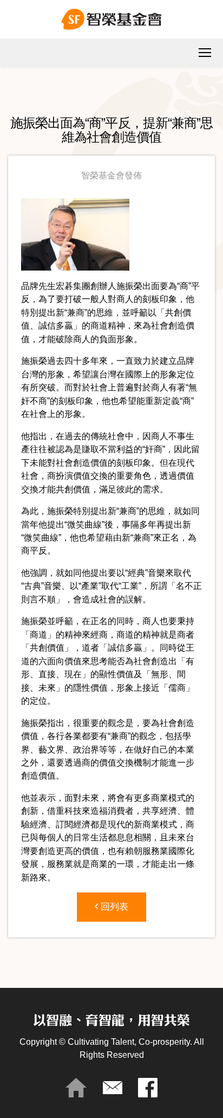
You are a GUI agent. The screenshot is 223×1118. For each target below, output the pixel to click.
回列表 (113, 907)
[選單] (205, 52)
